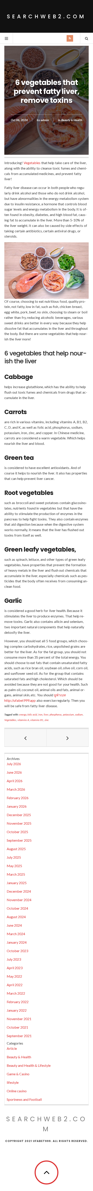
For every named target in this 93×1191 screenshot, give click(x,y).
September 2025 (19, 840)
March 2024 (16, 934)
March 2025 (16, 874)
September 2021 (19, 1036)
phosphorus (56, 714)
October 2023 (17, 951)
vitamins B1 (36, 720)
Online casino (17, 1091)
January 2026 (17, 806)
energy (22, 714)
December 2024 (19, 891)
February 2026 (18, 798)
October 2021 (17, 1027)
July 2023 (14, 959)
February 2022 (18, 1002)
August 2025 (16, 849)
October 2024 (17, 908)
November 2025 (19, 823)
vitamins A (23, 720)
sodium (79, 714)
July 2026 (14, 764)
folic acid (32, 714)
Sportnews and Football (24, 1099)
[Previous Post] (25, 737)
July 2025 (14, 857)
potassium (68, 714)
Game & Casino (18, 1074)
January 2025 (17, 883)
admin (45, 120)
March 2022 (16, 993)
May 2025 (14, 866)
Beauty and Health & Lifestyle (29, 1065)
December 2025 (19, 815)
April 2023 (14, 968)
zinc (47, 720)
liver (46, 714)
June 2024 (14, 925)
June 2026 (14, 772)
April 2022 (14, 985)
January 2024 (17, 942)
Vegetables (32, 163)
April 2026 (14, 781)
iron (40, 714)
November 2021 (19, 1019)
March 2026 (16, 789)
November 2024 (19, 900)
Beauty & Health (71, 120)
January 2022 (17, 1010)
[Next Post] (67, 737)
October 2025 (17, 832)
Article (12, 1048)
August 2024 (16, 917)
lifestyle (13, 1082)
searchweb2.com (46, 16)
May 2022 (14, 976)
